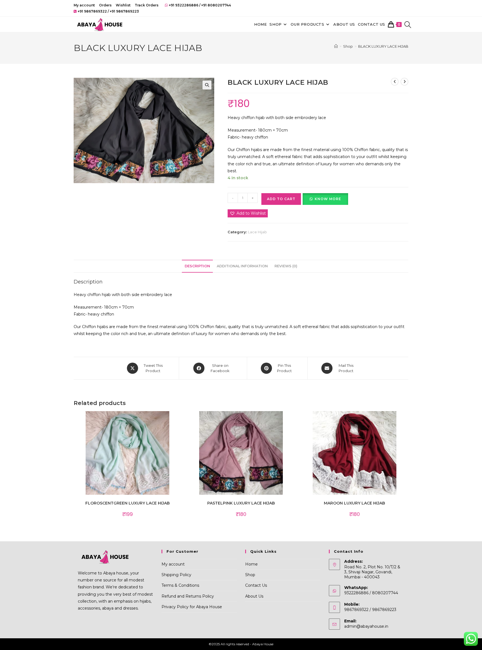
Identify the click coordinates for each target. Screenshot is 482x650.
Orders (105, 5)
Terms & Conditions (180, 585)
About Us (254, 596)
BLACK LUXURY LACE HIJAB (383, 46)
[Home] (336, 46)
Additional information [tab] (242, 266)
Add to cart (281, 199)
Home (251, 564)
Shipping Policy (176, 574)
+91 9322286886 (183, 5)
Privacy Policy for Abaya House (192, 606)
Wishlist (123, 5)
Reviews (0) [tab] (285, 266)
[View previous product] (395, 82)
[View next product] (404, 82)
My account (84, 5)
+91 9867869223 (124, 11)
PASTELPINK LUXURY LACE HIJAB (241, 503)
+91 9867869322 (92, 11)
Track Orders (146, 5)
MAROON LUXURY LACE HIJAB (354, 503)
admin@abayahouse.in (366, 626)
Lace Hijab (257, 232)
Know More (328, 199)
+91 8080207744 (216, 5)
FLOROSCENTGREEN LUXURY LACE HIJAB (127, 503)
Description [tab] (197, 266)
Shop (250, 574)
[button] (207, 85)
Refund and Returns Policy (188, 596)
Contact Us (256, 585)
